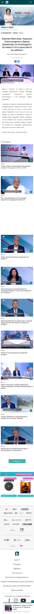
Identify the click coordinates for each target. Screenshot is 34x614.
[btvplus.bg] (6, 520)
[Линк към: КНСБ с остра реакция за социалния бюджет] (17, 346)
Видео (21, 33)
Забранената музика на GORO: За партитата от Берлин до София (23, 607)
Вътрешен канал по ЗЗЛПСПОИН (17, 586)
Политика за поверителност (17, 577)
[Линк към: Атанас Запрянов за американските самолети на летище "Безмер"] (17, 410)
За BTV (17, 560)
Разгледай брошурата (24, 474)
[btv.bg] (7, 509)
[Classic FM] (13, 546)
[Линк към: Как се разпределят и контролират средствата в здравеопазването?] (17, 191)
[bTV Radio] (17, 540)
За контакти (17, 573)
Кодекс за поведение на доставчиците (17, 582)
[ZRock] (22, 546)
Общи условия (17, 590)
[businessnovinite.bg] (27, 520)
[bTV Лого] (17, 554)
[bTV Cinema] (25, 509)
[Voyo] (6, 524)
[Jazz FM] (27, 540)
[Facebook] (9, 599)
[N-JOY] (7, 540)
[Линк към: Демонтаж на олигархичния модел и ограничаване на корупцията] (17, 441)
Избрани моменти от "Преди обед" (21, 611)
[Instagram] (16, 599)
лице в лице (11, 132)
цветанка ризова (21, 132)
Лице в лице (7, 27)
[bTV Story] (18, 513)
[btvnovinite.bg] (16, 520)
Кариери (17, 569)
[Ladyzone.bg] (15, 524)
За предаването (6, 33)
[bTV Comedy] (15, 509)
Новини (15, 33)
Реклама (17, 564)
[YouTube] (23, 599)
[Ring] (28, 513)
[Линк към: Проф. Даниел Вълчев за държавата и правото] (17, 250)
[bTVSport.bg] (26, 524)
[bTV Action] (7, 513)
